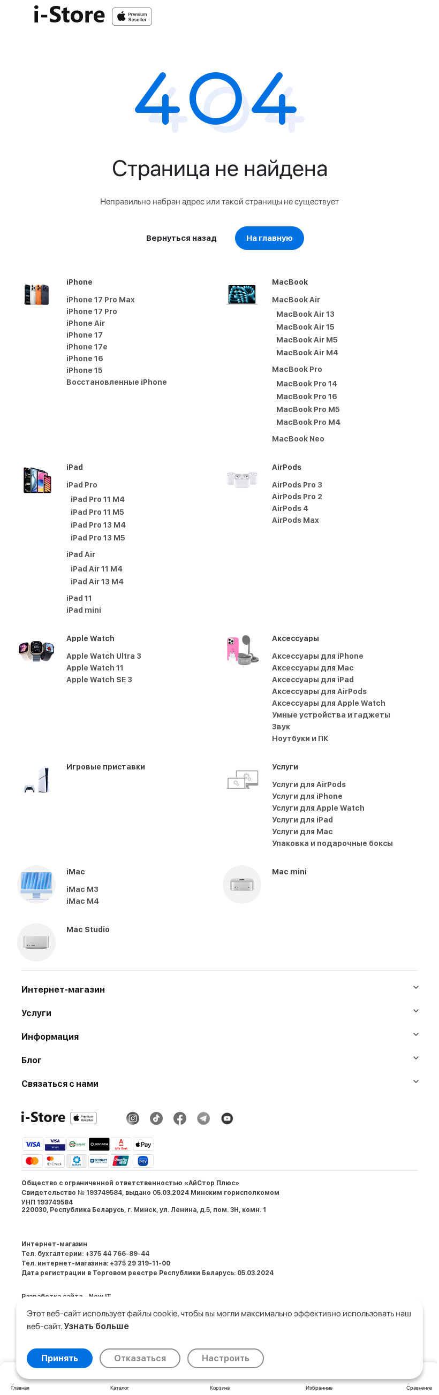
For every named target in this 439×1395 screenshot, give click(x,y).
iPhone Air (85, 323)
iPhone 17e (87, 346)
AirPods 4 (290, 508)
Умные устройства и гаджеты (331, 715)
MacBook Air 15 (305, 327)
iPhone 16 (84, 358)
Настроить (225, 1358)
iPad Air (80, 554)
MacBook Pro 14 (306, 383)
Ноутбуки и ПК (300, 738)
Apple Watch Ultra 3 (103, 656)
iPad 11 (79, 598)
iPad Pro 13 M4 (98, 525)
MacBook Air (296, 299)
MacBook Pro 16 (306, 396)
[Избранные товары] (397, 16)
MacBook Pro (297, 369)
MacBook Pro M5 (308, 409)
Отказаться (140, 1358)
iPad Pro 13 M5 (98, 537)
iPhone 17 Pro (91, 311)
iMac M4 (82, 901)
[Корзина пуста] (425, 16)
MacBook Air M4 (307, 352)
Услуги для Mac (302, 831)
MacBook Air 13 (305, 314)
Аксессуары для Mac (313, 668)
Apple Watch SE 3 (99, 679)
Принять (59, 1358)
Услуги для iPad (302, 819)
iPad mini (83, 610)
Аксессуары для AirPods (319, 691)
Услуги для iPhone (307, 796)
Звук (281, 726)
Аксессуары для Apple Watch (328, 703)
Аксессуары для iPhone (318, 656)
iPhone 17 (84, 335)
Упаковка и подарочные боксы (332, 843)
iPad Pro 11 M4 (98, 499)
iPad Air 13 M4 (97, 581)
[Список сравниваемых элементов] (369, 16)
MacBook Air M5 (307, 340)
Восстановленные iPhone (116, 382)
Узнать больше (96, 1326)
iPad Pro (81, 485)
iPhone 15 (84, 370)
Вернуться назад (181, 238)
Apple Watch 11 (95, 668)
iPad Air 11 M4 (97, 569)
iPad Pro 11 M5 (97, 512)
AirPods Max (295, 520)
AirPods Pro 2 (297, 496)
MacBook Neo (298, 438)
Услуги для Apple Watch (318, 808)
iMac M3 (82, 889)
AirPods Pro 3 (297, 485)
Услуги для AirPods (309, 784)
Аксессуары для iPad (313, 679)
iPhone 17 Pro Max (100, 299)
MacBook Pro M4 (308, 422)
